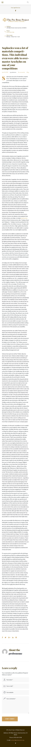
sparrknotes (24, 218)
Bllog (28, 72)
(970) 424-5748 (10, 32)
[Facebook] (15, 10)
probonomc (13, 72)
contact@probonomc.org (17, 740)
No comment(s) (21, 72)
